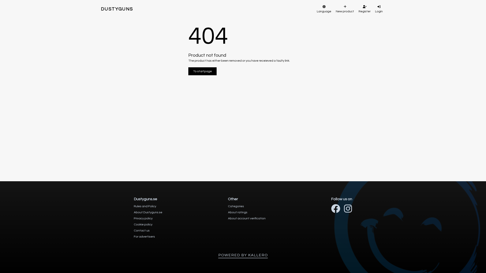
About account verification (247, 218)
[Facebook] (335, 209)
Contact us (142, 230)
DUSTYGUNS (117, 9)
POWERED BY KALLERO (243, 255)
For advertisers (144, 236)
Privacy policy (143, 218)
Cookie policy (143, 224)
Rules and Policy (145, 206)
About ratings (237, 212)
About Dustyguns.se (148, 212)
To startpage (202, 71)
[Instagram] (348, 209)
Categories (236, 206)
